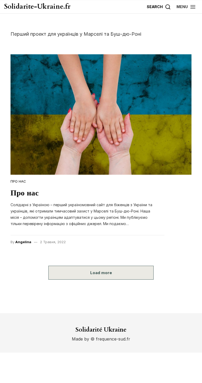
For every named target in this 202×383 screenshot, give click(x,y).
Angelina (23, 242)
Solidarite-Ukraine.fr (37, 6)
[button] (186, 6)
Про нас (18, 181)
